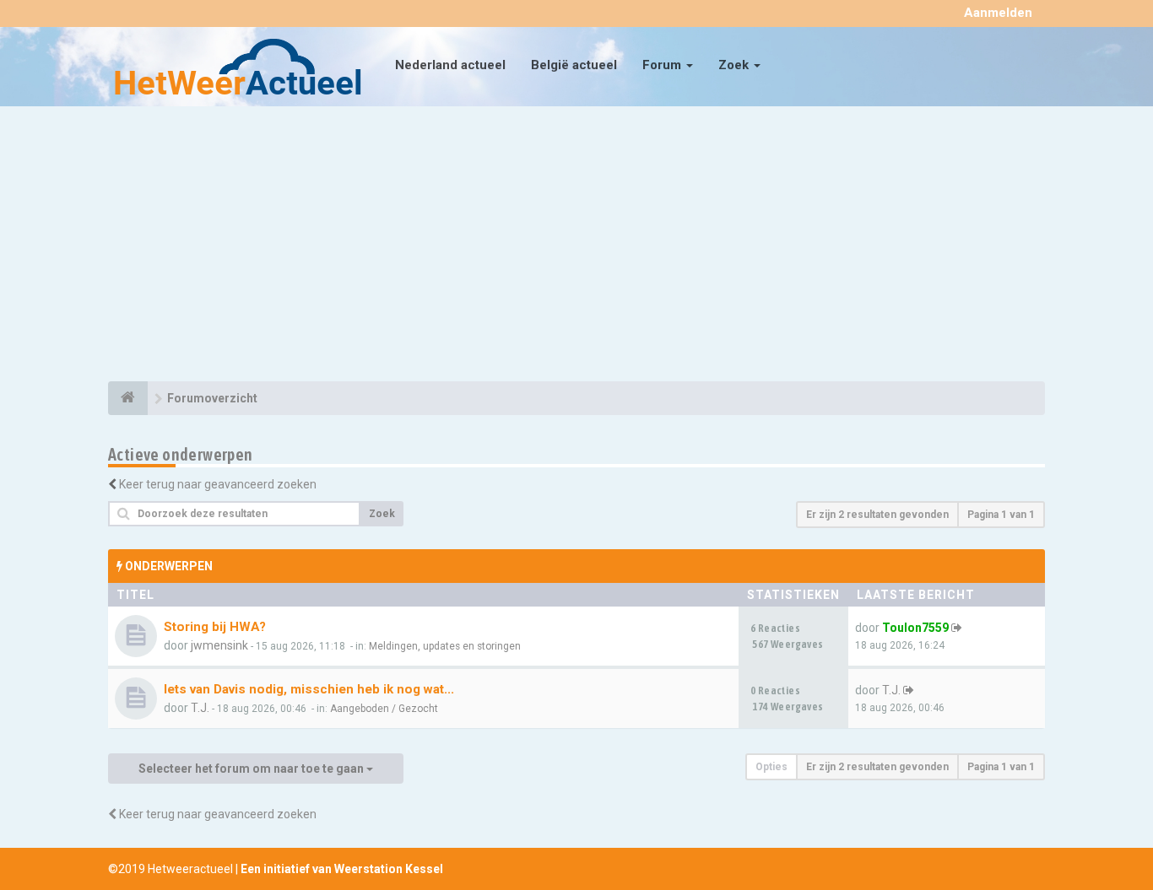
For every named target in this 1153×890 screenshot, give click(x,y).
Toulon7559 (915, 627)
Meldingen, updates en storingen (445, 646)
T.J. (200, 708)
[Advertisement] (576, 246)
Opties (771, 767)
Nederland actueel (450, 65)
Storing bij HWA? (215, 626)
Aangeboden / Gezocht (384, 709)
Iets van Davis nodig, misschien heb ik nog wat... (309, 689)
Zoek (735, 65)
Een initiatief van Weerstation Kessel (342, 869)
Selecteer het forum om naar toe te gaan (252, 768)
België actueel (574, 65)
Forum (663, 65)
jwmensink (219, 645)
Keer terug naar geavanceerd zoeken (218, 484)
